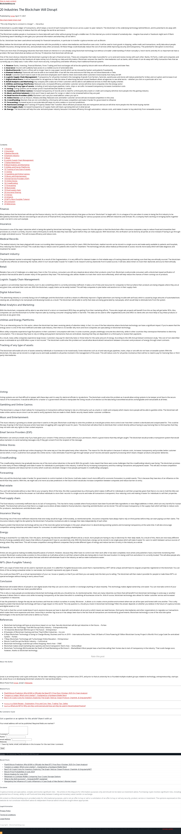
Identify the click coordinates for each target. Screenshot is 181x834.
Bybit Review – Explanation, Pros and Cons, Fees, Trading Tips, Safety (36, 703)
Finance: (8, 149)
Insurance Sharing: (12, 192)
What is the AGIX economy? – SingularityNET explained (25, 779)
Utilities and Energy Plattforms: (17, 167)
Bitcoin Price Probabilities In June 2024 (19, 772)
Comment (4, 734)
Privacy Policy (5, 811)
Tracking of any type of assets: (17, 169)
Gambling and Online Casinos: (17, 174)
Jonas (12, 16)
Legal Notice (5, 819)
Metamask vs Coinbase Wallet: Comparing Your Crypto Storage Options (32, 776)
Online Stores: (10, 181)
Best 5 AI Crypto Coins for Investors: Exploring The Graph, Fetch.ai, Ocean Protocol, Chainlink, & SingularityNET (48, 698)
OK (1, 833)
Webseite (28, 683)
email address (6, 739)
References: (10, 204)
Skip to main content (8, 1)
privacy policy (168, 829)
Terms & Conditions (8, 815)
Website (3, 742)
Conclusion (9, 201)
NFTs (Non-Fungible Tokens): (17, 199)
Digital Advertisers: (12, 162)
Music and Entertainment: (15, 176)
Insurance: (9, 151)
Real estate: (10, 188)
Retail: (7, 158)
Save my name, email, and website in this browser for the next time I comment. (32, 744)
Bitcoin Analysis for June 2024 (16, 774)
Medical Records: (11, 153)
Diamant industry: (11, 155)
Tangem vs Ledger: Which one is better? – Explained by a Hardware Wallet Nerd (35, 695)
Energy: (8, 195)
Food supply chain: (12, 190)
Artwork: (8, 197)
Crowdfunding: (11, 183)
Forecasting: (10, 185)
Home (2, 754)
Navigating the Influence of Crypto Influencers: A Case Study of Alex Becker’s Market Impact (40, 781)
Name (3, 737)
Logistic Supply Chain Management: (19, 160)
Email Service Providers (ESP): (16, 178)
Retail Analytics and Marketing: (17, 165)
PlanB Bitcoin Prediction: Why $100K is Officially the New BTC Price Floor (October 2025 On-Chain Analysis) (45, 693)
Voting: (8, 172)
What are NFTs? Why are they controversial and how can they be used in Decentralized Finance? (45, 706)
